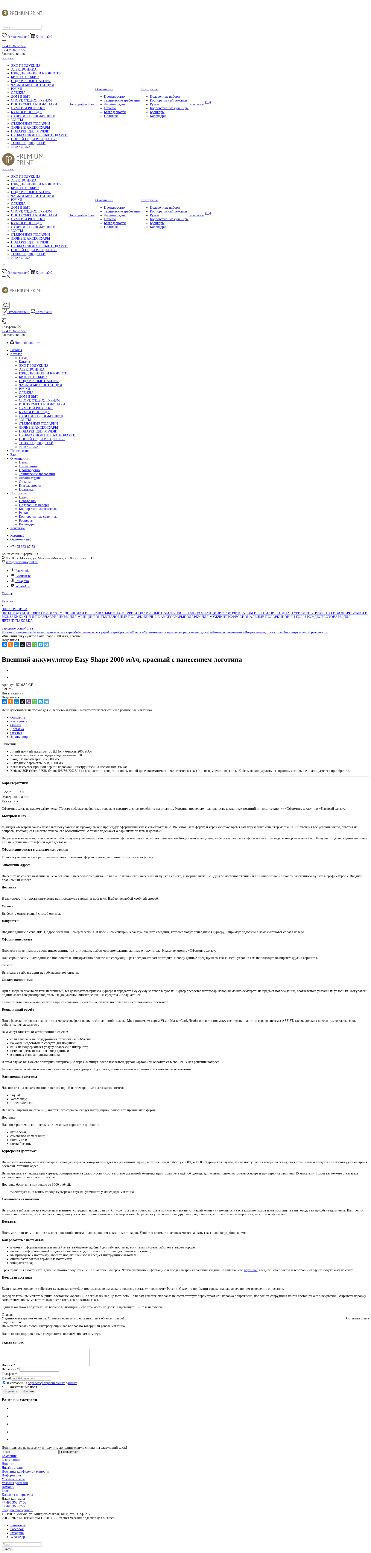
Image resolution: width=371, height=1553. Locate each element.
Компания (9, 1456)
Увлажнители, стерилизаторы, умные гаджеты (178, 632)
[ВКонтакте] (4, 644)
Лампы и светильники (228, 632)
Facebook (22, 571)
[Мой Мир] (16, 644)
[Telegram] (46, 644)
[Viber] (28, 644)
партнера (250, 1270)
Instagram (22, 581)
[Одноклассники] (10, 644)
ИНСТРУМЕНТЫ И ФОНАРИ (328, 613)
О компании (28, 466)
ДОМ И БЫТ (255, 613)
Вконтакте (23, 576)
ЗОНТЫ (100, 617)
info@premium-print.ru (22, 562)
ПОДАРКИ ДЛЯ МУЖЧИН (204, 617)
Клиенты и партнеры (17, 1494)
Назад (23, 358)
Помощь (8, 1487)
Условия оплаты (13, 1479)
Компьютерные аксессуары (53, 632)
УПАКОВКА (23, 620)
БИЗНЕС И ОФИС (122, 613)
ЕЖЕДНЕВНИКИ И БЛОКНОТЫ (82, 613)
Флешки (138, 632)
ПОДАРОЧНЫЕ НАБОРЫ (156, 613)
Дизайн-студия (12, 1467)
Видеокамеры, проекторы (264, 632)
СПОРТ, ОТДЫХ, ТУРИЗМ (285, 613)
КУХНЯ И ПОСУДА (34, 617)
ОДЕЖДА (237, 613)
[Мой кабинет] (4, 42)
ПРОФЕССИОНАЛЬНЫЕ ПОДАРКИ (253, 617)
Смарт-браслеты (120, 632)
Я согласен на (42, 1383)
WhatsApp (22, 586)
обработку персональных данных (52, 1383)
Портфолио (27, 501)
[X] (22, 644)
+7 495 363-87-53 (14, 46)
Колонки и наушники (17, 632)
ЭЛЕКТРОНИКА (44, 613)
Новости (8, 1463)
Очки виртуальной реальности (305, 632)
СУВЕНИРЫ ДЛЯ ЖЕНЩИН (71, 617)
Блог (5, 1491)
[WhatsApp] (34, 644)
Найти (7, 1549)
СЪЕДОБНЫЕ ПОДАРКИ (125, 617)
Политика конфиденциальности (25, 1471)
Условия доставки (15, 1483)
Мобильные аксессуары (90, 632)
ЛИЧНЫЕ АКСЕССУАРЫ (164, 617)
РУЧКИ (224, 613)
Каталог (25, 361)
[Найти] (3, 32)
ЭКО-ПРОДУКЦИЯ (17, 613)
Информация (11, 1475)
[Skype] (40, 644)
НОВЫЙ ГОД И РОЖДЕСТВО (305, 617)
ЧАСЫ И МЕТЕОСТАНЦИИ (197, 613)
